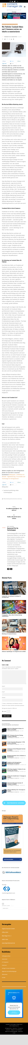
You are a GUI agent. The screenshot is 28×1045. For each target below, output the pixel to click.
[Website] (11, 569)
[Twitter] (15, 1)
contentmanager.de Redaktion (13, 730)
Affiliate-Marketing (6, 498)
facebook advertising (18, 498)
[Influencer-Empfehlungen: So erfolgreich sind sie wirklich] (12, 643)
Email (3, 691)
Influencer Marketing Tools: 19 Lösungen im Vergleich (16, 790)
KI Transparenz (5, 962)
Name (3, 686)
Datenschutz (4, 959)
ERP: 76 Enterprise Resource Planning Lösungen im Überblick (15, 736)
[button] (5, 61)
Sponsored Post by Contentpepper (10, 36)
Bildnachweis (4, 974)
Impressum (4, 965)
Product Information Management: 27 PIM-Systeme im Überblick (16, 742)
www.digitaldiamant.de (8, 943)
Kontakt (3, 977)
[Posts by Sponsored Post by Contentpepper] (3, 36)
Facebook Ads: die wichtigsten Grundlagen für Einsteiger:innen (11, 596)
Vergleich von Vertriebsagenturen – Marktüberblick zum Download (14, 763)
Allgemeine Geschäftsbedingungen (9, 971)
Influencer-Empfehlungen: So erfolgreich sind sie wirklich (14, 651)
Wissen (16, 24)
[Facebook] (10, 1)
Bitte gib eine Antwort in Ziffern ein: (9, 708)
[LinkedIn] (12, 1)
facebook (12, 498)
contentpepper (5, 24)
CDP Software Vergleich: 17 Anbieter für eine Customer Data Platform (16, 769)
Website (3, 697)
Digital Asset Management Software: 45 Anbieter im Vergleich (15, 729)
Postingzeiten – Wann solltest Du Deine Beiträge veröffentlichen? (12, 615)
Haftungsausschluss (6, 956)
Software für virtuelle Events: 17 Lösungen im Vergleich (16, 776)
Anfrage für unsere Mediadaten (8, 968)
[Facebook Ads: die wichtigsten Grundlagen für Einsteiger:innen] (12, 588)
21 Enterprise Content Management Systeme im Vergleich (16, 749)
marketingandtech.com (8, 893)
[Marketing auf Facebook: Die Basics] (12, 625)
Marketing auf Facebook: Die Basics (9, 633)
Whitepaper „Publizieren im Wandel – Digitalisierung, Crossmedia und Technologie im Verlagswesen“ (13, 476)
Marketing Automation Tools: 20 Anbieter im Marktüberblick (16, 756)
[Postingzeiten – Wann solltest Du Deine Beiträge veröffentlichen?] (12, 607)
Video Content (11, 24)
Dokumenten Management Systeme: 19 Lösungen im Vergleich (15, 783)
